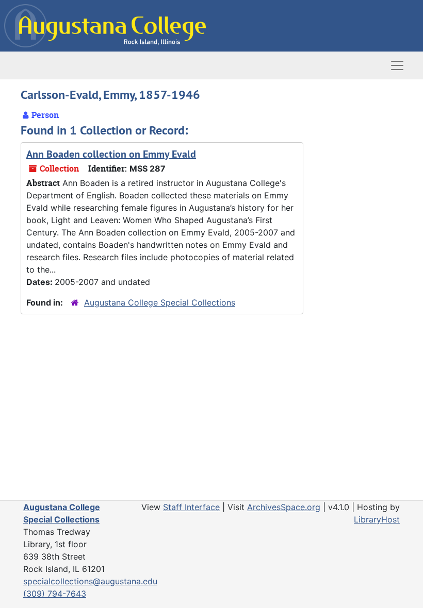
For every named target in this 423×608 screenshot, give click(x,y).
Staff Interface (191, 507)
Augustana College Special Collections (159, 302)
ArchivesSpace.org (283, 507)
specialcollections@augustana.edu (90, 581)
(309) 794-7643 (54, 593)
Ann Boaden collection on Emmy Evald (111, 154)
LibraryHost (377, 519)
